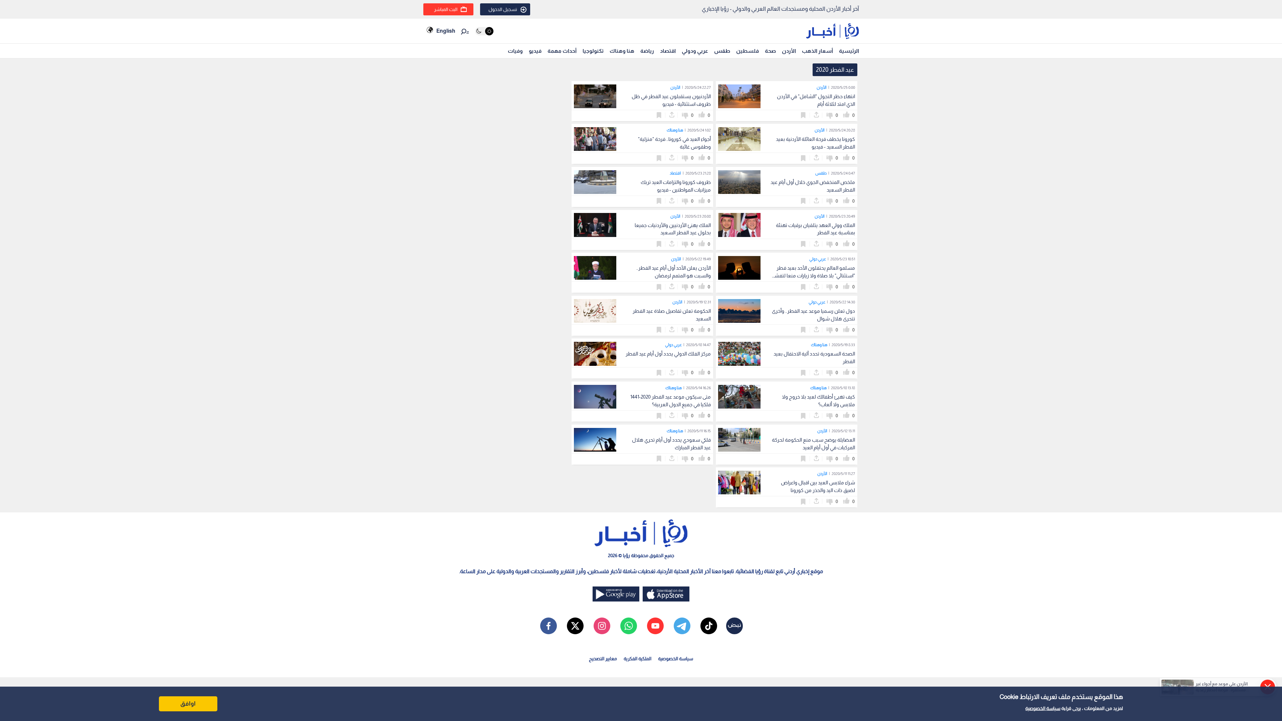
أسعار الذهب (817, 51)
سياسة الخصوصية (1042, 708)
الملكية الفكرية (637, 658)
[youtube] (655, 626)
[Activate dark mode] (484, 31)
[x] (575, 626)
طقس (722, 51)
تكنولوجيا (593, 51)
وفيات (515, 51)
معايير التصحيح (603, 658)
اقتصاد (668, 51)
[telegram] (682, 626)
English (445, 31)
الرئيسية (849, 51)
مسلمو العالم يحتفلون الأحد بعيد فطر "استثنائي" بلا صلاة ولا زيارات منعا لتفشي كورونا (813, 275)
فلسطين (747, 51)
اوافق (188, 703)
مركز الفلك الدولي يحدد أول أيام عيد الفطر (668, 353)
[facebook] (548, 626)
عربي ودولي (695, 51)
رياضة (647, 51)
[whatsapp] (628, 626)
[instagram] (602, 626)
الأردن (789, 51)
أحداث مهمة (562, 51)
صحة (770, 51)
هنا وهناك (622, 51)
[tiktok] (708, 626)
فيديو (535, 51)
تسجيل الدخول (502, 9)
